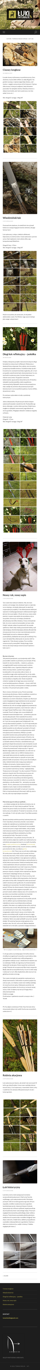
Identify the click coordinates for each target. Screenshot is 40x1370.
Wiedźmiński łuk (12, 217)
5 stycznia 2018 (8, 1078)
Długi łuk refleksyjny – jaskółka (19, 354)
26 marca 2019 (7, 73)
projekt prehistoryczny (13, 844)
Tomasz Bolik (20, 1366)
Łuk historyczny (11, 1187)
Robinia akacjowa (12, 1075)
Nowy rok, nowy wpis (14, 595)
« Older (5, 1276)
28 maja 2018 (7, 357)
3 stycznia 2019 (8, 221)
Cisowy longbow (12, 69)
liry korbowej (31, 844)
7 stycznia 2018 (8, 598)
